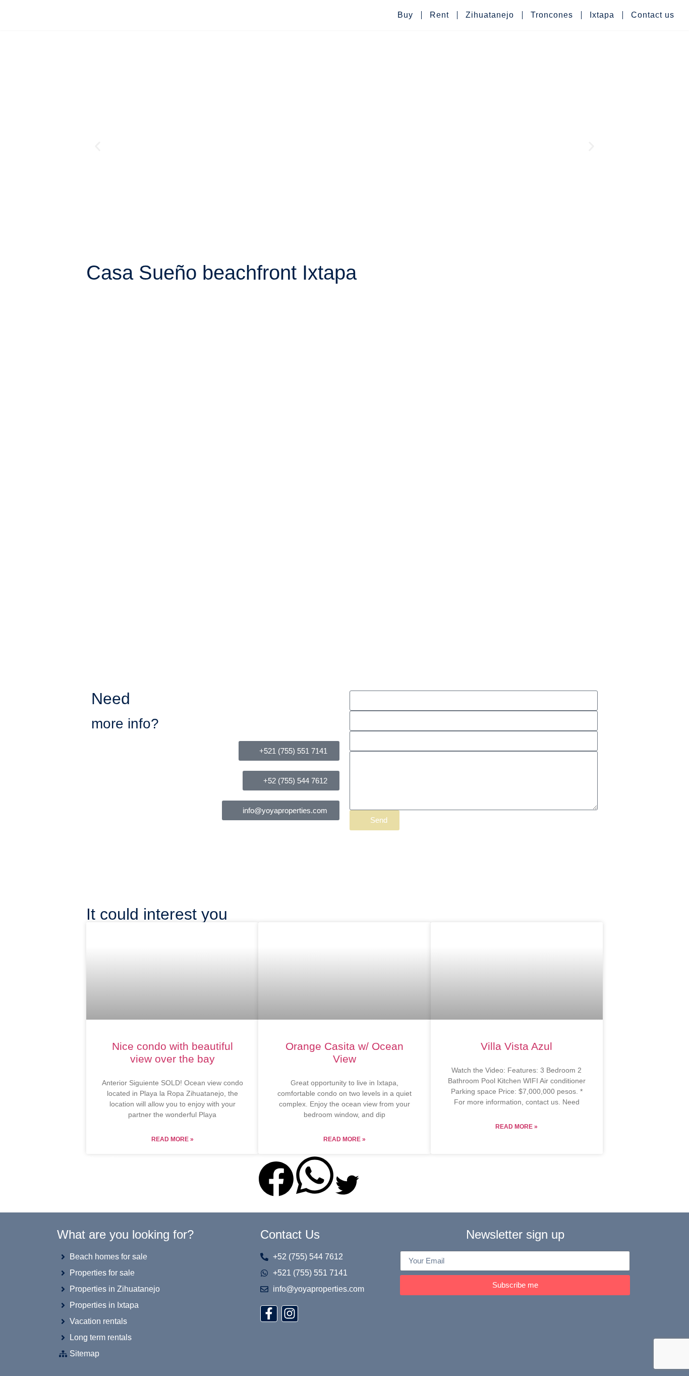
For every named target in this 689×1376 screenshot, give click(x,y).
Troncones (552, 15)
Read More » (172, 1139)
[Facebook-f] (268, 1313)
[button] (97, 146)
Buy (405, 15)
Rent (439, 15)
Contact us (652, 15)
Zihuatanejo (490, 15)
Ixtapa (602, 15)
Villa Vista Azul (516, 1046)
